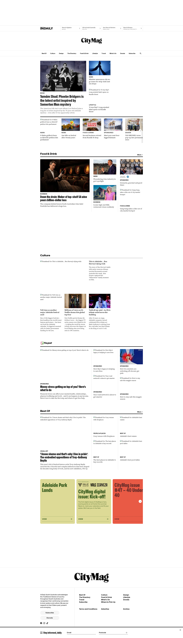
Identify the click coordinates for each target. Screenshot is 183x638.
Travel (104, 53)
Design (61, 53)
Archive (126, 609)
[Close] (180, 630)
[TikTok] (47, 623)
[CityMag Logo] (91, 40)
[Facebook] (41, 623)
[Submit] (126, 632)
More (139, 155)
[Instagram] (44, 623)
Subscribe (132, 53)
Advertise (105, 609)
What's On (113, 53)
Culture (52, 53)
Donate (122, 53)
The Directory (71, 53)
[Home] (50, 28)
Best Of (44, 53)
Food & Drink (84, 53)
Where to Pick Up (108, 602)
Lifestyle (95, 53)
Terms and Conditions (88, 609)
